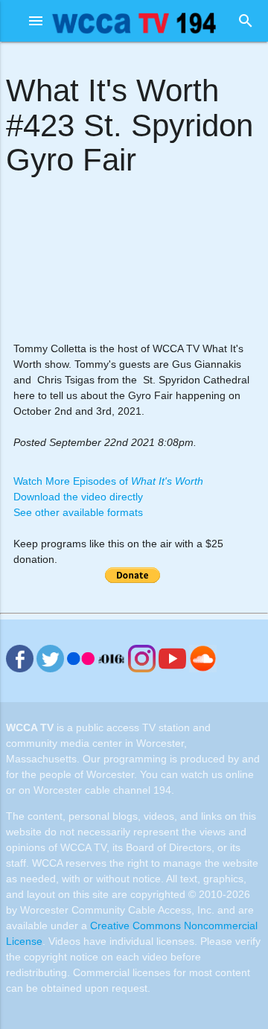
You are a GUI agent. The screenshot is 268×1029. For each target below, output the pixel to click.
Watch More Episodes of (108, 481)
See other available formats (78, 512)
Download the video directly (78, 497)
